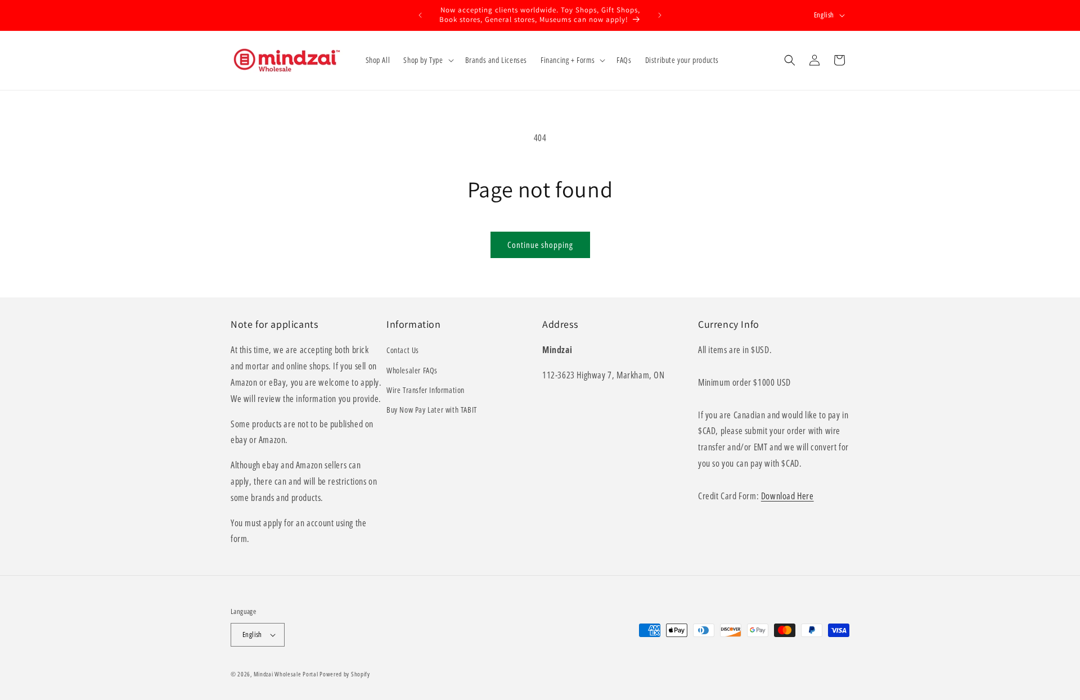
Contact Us (402, 350)
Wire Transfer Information (425, 390)
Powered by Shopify (345, 674)
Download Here (787, 496)
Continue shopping (540, 244)
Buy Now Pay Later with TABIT (431, 409)
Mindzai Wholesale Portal (286, 674)
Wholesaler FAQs (412, 370)
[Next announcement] (659, 15)
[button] (427, 60)
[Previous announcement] (420, 15)
